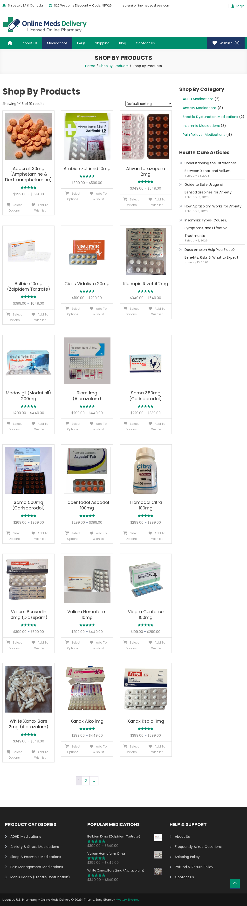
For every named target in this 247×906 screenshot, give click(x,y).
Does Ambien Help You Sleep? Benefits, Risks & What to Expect (211, 253)
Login (240, 6)
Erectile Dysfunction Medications (210, 116)
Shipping (102, 43)
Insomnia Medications (201, 125)
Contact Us (145, 43)
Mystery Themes (127, 900)
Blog (122, 43)
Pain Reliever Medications (204, 134)
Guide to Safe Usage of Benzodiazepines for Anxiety (208, 188)
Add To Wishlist (41, 208)
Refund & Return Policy (194, 867)
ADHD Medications (198, 98)
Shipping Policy (187, 856)
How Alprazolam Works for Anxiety (213, 206)
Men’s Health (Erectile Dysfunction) (40, 877)
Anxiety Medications (200, 107)
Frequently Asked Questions (198, 846)
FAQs (81, 43)
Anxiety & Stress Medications (34, 846)
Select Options (15, 208)
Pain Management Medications (36, 867)
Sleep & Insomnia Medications (35, 856)
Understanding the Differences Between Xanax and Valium (211, 167)
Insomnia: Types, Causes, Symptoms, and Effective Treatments (206, 228)
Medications (57, 43)
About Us (29, 43)
